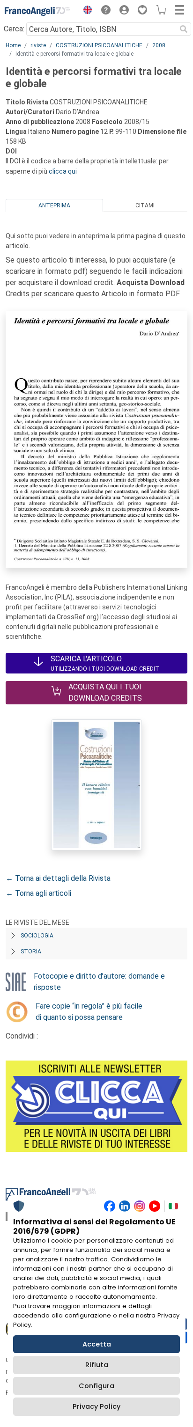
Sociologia (37, 935)
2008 (158, 45)
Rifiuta (96, 1364)
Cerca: (14, 28)
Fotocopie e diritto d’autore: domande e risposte (99, 982)
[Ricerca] (183, 29)
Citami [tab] (145, 205)
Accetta (96, 1344)
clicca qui (63, 171)
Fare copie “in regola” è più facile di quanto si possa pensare (89, 1012)
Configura (96, 1385)
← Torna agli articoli (38, 893)
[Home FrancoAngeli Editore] (37, 11)
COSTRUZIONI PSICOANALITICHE (99, 45)
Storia (31, 951)
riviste (38, 45)
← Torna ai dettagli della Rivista (58, 878)
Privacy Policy (96, 1406)
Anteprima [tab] (54, 205)
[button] (85, 11)
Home (13, 45)
